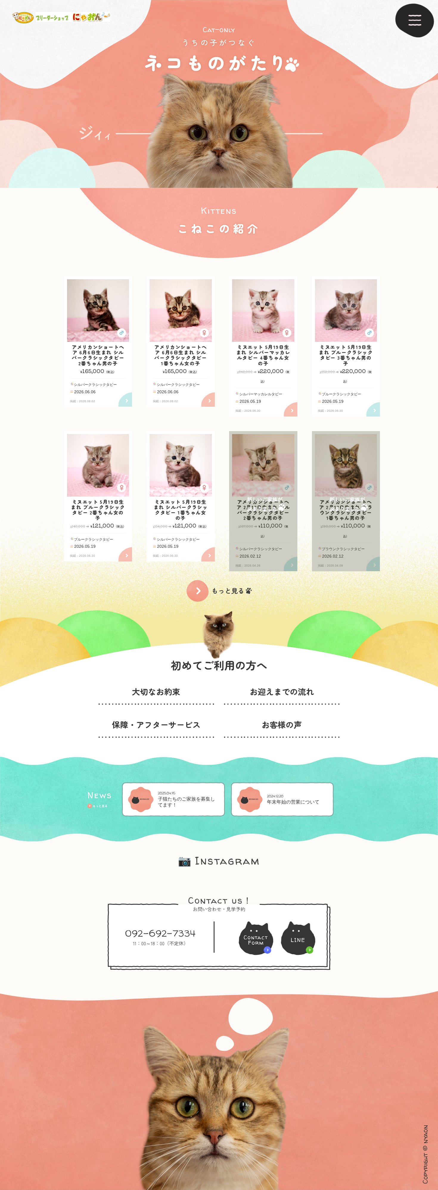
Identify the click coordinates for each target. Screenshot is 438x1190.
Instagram (219, 860)
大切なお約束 (156, 691)
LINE (298, 940)
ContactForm (256, 940)
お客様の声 (282, 724)
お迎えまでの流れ (282, 691)
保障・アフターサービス (156, 724)
